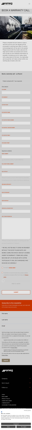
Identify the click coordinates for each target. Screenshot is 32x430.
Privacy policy (27, 410)
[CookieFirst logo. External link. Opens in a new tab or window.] (1, 412)
